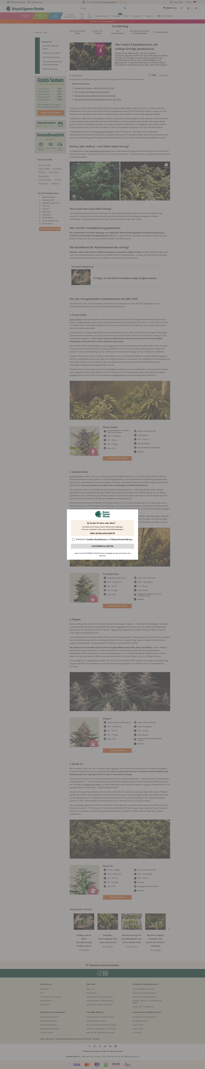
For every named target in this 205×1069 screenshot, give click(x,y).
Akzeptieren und (104, 539)
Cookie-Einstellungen (97, 539)
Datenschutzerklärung (121, 539)
